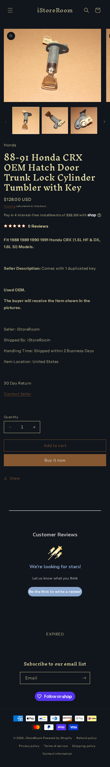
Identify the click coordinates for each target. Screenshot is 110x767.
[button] (10, 10)
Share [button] (15, 478)
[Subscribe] (84, 678)
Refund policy (86, 738)
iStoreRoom (33, 738)
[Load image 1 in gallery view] (26, 120)
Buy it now (55, 460)
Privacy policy (29, 746)
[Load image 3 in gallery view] (84, 120)
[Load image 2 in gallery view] (55, 120)
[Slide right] (104, 121)
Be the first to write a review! (55, 591)
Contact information (57, 753)
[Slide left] (5, 121)
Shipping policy (84, 746)
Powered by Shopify (57, 738)
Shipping (10, 206)
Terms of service (56, 746)
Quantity (11, 417)
